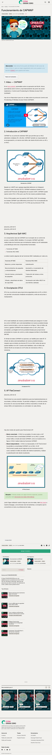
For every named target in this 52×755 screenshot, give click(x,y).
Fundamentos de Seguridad (14, 595)
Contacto (4, 735)
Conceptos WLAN (8, 540)
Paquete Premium (21, 737)
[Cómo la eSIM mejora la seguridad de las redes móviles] (5, 606)
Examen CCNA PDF (21, 735)
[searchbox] (10, 569)
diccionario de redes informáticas (24, 497)
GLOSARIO (33, 735)
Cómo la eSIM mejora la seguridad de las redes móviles (16, 604)
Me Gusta (43, 502)
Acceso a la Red (5, 13)
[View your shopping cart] (48, 2)
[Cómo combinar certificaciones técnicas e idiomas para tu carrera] (5, 615)
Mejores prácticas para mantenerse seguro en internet (17, 593)
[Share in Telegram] (46, 545)
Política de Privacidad (6, 740)
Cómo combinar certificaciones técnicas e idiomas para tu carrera (16, 613)
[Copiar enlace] (49, 545)
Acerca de (4, 733)
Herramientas (34, 733)
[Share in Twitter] (44, 545)
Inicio (2, 6)
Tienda (19, 733)
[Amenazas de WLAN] (26, 700)
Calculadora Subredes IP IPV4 (37, 740)
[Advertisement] (26, 53)
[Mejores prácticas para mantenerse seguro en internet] (5, 595)
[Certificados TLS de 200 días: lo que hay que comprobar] (5, 633)
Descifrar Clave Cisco (35, 742)
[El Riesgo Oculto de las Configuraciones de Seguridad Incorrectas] (5, 624)
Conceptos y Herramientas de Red (15, 615)
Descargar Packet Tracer (36, 737)
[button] (2, 2)
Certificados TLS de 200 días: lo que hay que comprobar (16, 631)
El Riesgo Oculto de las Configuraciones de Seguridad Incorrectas (15, 623)
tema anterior (12, 86)
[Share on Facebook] (41, 545)
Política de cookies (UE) (7, 737)
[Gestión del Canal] (9, 700)
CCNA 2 (6, 6)
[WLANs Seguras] (42, 700)
